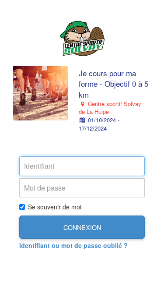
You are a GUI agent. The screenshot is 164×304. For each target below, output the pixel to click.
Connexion (82, 227)
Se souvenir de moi (54, 206)
